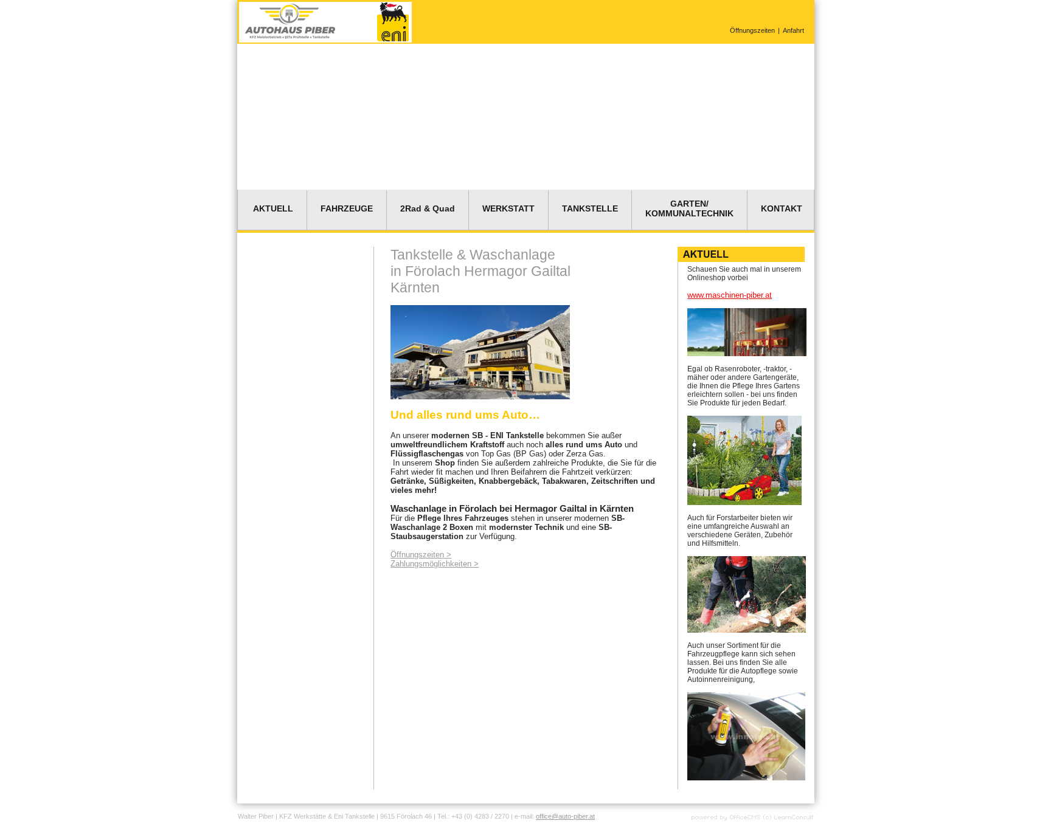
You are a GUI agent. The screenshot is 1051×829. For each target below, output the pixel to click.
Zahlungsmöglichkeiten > (434, 563)
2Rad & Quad (427, 208)
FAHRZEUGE (347, 208)
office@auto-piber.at (565, 816)
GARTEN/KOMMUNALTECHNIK (689, 208)
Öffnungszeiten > (420, 554)
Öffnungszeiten (752, 30)
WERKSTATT (508, 208)
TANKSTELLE (590, 208)
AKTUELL (273, 208)
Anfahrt (793, 30)
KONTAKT (781, 208)
